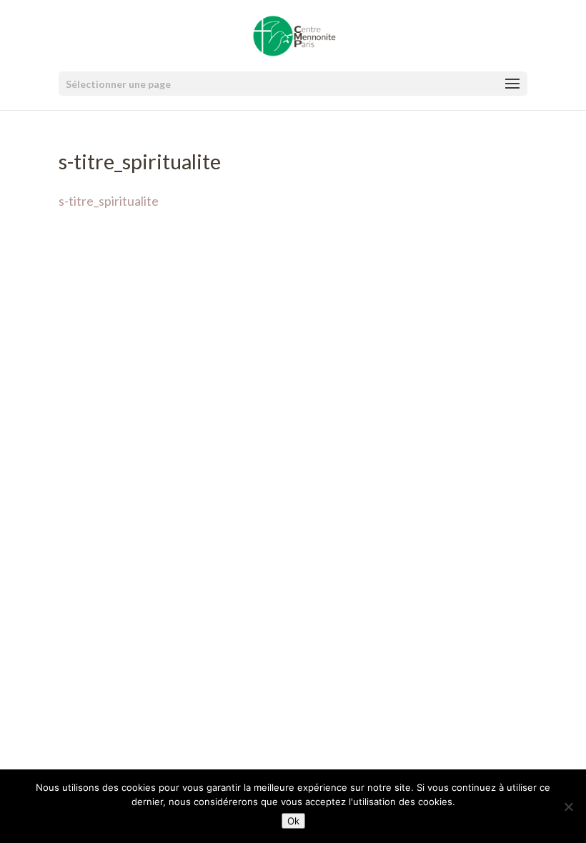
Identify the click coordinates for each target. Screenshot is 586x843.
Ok (293, 821)
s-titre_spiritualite (109, 201)
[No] (568, 806)
